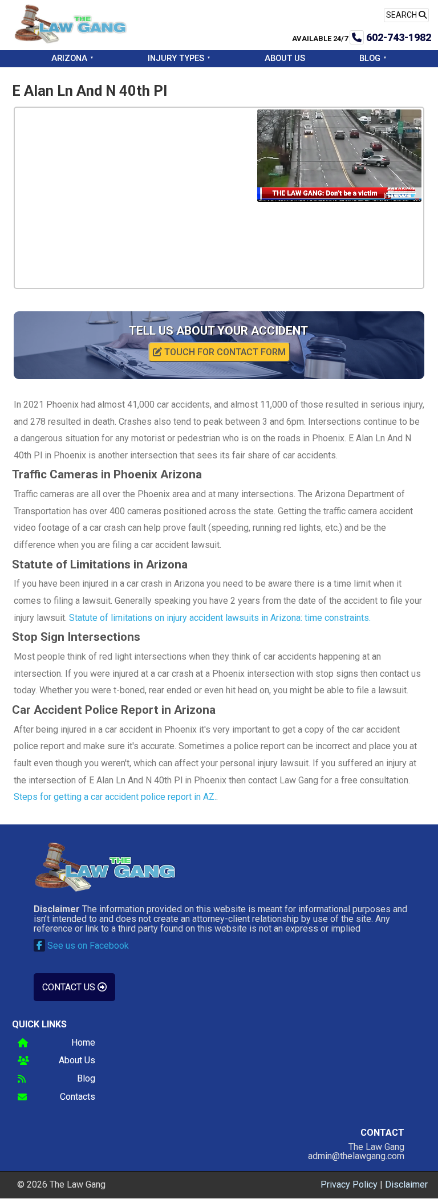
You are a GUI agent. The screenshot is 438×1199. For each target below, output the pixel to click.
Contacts (77, 1097)
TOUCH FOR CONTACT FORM (224, 352)
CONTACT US (70, 987)
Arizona (69, 58)
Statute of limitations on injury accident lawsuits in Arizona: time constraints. (220, 617)
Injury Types (176, 58)
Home (83, 1043)
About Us (285, 58)
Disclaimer (406, 1184)
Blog (369, 58)
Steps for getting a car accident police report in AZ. (115, 796)
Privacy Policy (349, 1184)
